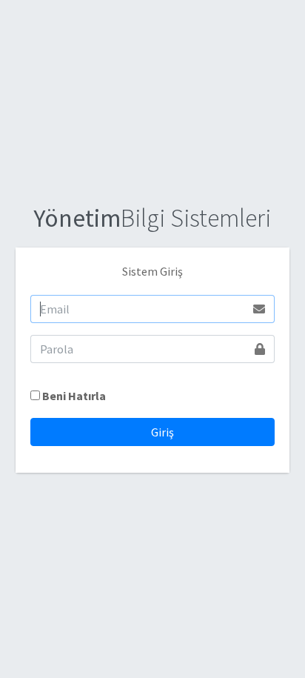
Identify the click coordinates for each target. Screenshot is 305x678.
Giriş (161, 432)
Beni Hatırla (74, 395)
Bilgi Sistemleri (152, 217)
